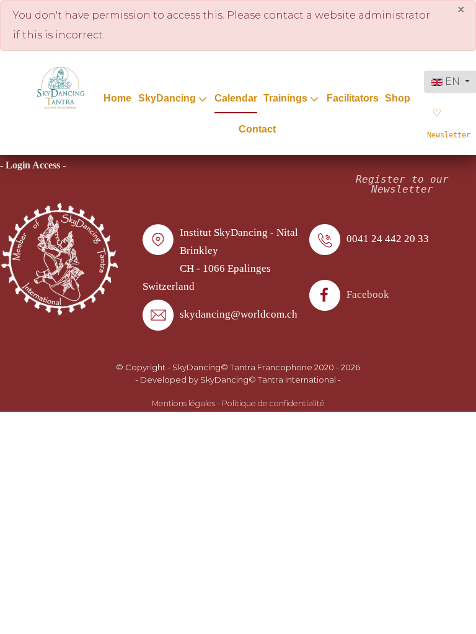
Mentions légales (183, 403)
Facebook (367, 294)
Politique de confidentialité (273, 403)
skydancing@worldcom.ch (239, 314)
